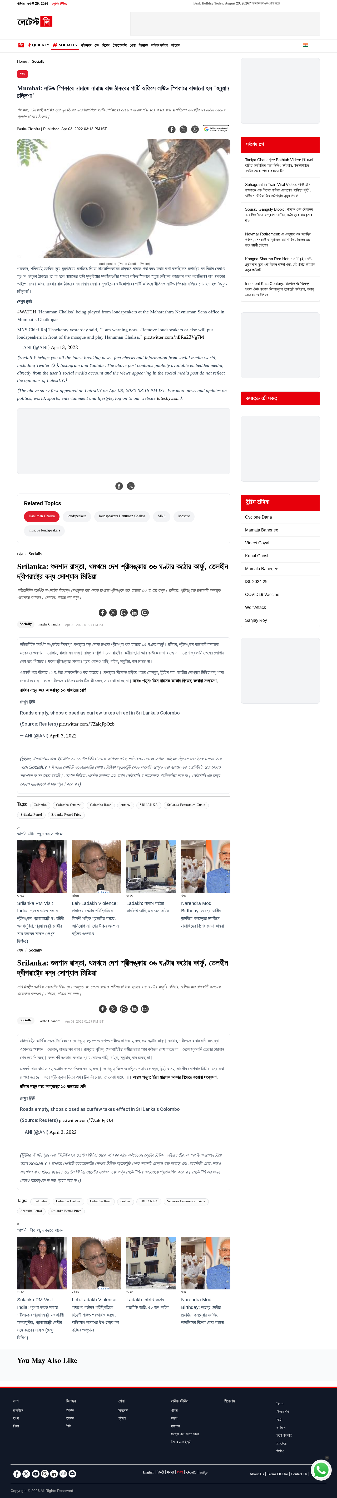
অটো (279, 1420)
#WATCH (26, 312)
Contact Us (299, 1475)
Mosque (184, 517)
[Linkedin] (134, 613)
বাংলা (180, 1473)
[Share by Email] (145, 613)
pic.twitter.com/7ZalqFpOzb (87, 724)
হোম (20, 554)
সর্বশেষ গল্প (255, 145)
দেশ (97, 46)
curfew (126, 805)
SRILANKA (149, 805)
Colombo (40, 805)
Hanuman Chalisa (42, 517)
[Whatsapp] (124, 613)
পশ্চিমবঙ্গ (86, 46)
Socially (68, 46)
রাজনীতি (18, 1411)
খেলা (133, 46)
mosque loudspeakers (44, 531)
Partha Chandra (28, 129)
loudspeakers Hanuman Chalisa (122, 517)
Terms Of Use (277, 1475)
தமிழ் (203, 1473)
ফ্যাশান (175, 1427)
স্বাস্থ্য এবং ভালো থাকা (185, 1435)
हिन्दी (160, 1473)
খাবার (174, 1411)
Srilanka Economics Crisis (186, 805)
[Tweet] (131, 486)
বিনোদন (143, 46)
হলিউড (70, 1419)
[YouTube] (35, 1474)
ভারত (22, 74)
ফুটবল (122, 1419)
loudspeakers (76, 517)
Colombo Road (101, 805)
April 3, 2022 (64, 348)
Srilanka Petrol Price (66, 815)
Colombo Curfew (68, 805)
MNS (162, 517)
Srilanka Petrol (31, 815)
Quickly (40, 46)
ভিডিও (280, 1452)
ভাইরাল (175, 46)
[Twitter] (113, 613)
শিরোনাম (229, 1401)
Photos (281, 1444)
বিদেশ (106, 46)
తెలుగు (191, 1473)
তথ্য (16, 1419)
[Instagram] (45, 1474)
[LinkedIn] (54, 1474)
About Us (257, 1475)
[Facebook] (103, 613)
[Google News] (63, 1474)
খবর (183, 896)
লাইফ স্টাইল (159, 46)
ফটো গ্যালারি (284, 1436)
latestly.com (168, 399)
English (148, 1473)
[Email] (72, 1474)
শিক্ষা (16, 1427)
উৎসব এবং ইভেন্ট (181, 1443)
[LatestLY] (34, 25)
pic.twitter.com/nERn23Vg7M (174, 338)
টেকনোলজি (120, 46)
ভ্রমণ (174, 1419)
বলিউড (70, 1411)
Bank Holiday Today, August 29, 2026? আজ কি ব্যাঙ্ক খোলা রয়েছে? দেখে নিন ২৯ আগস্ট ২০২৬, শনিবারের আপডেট (238, 4)
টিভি (68, 1427)
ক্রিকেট (123, 1411)
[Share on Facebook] (119, 486)
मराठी (170, 1473)
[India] (305, 46)
